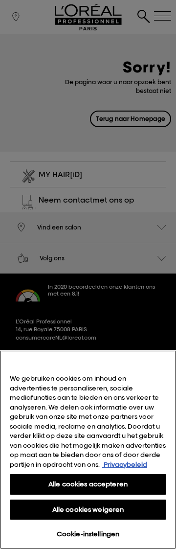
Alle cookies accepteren (88, 484)
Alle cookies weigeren (88, 509)
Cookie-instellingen (88, 534)
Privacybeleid (124, 464)
